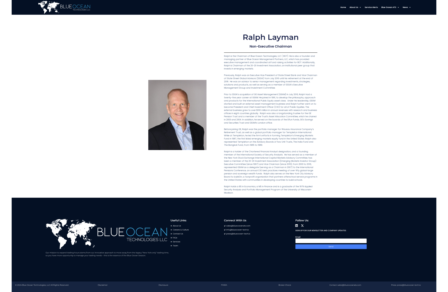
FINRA (224, 285)
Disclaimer (103, 285)
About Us (354, 7)
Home (343, 7)
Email (297, 237)
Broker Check (284, 285)
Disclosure (163, 285)
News (405, 7)
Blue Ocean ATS (388, 7)
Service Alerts (371, 7)
